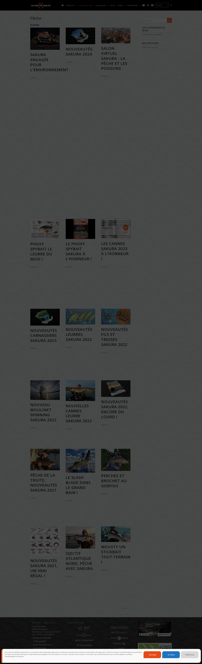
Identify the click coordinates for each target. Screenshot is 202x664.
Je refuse (171, 655)
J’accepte (152, 655)
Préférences (189, 655)
